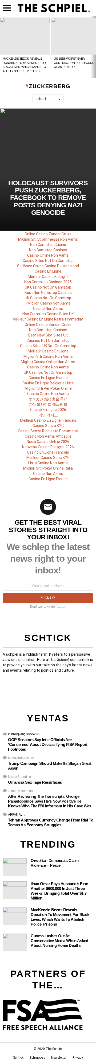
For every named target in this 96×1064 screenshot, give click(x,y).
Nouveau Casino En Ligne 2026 (48, 447)
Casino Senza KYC (48, 426)
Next (93, 47)
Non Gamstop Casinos (48, 250)
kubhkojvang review (21, 734)
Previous (2, 47)
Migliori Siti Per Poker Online (48, 388)
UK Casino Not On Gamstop (48, 287)
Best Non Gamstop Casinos (48, 292)
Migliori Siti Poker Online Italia (48, 468)
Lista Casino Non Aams (48, 463)
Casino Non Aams (48, 308)
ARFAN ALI (15, 814)
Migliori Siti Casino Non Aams (48, 356)
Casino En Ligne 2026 (48, 410)
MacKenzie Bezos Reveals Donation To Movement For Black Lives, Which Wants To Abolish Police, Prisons (60, 916)
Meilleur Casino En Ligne (48, 276)
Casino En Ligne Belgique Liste (48, 383)
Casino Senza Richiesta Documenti (48, 431)
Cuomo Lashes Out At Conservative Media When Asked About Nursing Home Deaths (59, 941)
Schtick (18, 1057)
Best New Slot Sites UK (48, 335)
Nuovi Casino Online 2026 (48, 441)
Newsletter (58, 1057)
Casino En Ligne (48, 271)
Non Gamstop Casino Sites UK (48, 314)
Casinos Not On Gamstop (48, 340)
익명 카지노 (48, 415)
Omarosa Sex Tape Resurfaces (35, 782)
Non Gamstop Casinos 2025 (48, 282)
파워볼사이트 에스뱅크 (48, 404)
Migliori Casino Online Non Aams (48, 362)
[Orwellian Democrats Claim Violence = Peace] (15, 867)
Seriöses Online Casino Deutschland (48, 266)
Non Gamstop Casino (48, 245)
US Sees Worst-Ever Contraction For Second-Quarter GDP (74, 62)
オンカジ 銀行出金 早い (48, 399)
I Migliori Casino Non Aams (48, 303)
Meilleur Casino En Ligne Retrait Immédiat (48, 319)
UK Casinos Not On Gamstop (48, 372)
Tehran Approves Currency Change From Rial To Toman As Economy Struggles (50, 822)
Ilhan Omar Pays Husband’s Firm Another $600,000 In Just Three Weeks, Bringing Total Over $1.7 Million (59, 890)
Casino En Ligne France (48, 378)
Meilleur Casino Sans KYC (48, 457)
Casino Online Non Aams (48, 255)
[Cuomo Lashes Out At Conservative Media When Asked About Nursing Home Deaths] (15, 942)
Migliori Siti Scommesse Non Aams (48, 239)
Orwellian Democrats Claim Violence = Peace (55, 863)
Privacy (78, 1057)
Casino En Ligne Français (48, 452)
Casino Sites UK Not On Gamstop (48, 346)
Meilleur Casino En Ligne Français (48, 420)
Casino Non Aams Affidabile (48, 436)
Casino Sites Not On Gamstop (48, 260)
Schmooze (37, 1057)
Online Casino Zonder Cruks (48, 234)
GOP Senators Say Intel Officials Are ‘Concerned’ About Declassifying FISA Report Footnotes (47, 744)
